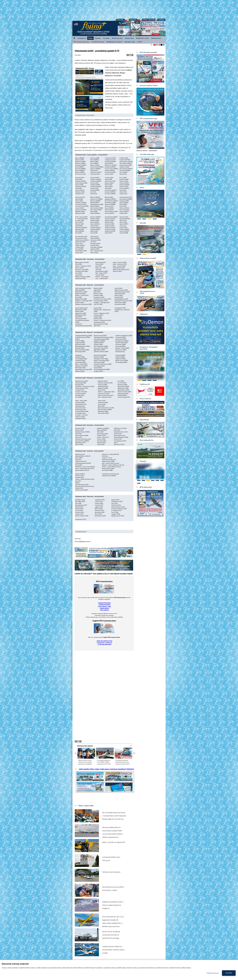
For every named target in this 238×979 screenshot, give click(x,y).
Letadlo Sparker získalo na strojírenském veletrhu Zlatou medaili (113, 949)
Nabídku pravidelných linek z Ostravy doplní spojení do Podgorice (113, 905)
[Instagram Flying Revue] (159, 45)
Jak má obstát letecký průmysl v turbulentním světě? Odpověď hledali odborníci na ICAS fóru (114, 815)
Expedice (98, 38)
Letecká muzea (156, 38)
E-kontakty (162, 20)
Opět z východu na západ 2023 (113, 842)
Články (90, 38)
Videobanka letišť (81, 115)
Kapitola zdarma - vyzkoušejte (146, 150)
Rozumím (229, 973)
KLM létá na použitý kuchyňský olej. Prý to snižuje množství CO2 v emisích (122, 763)
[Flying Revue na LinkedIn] (164, 45)
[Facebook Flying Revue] (157, 45)
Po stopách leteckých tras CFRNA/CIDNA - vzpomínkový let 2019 (104, 762)
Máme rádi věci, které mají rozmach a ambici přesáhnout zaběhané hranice (85, 763)
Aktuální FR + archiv (142, 38)
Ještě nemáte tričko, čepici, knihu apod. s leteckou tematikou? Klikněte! (106, 769)
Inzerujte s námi (129, 42)
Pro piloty (106, 38)
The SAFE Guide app (97, 42)
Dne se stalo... (154, 436)
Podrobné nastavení (213, 973)
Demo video (109, 107)
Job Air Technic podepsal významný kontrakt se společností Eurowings (111, 934)
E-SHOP (139, 42)
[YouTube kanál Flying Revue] (154, 45)
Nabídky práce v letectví (114, 42)
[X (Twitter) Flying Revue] (161, 45)
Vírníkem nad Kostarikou (111, 872)
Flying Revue (82, 38)
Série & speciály (117, 38)
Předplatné (134, 20)
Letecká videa (129, 38)
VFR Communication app (81, 42)
